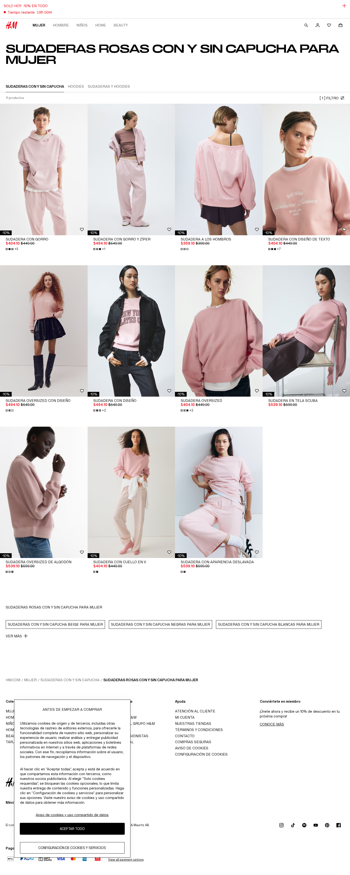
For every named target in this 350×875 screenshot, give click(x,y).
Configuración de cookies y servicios (72, 848)
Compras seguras (193, 742)
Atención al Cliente (195, 711)
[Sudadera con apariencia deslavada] (219, 492)
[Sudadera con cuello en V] (131, 492)
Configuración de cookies (201, 754)
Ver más (14, 636)
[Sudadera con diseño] (131, 331)
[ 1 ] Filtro (329, 98)
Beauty (121, 25)
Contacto (185, 736)
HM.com (13, 680)
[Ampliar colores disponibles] (185, 249)
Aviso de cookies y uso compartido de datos (72, 815)
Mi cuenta (185, 717)
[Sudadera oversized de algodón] (44, 492)
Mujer (39, 25)
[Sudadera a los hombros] (219, 169)
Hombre (61, 25)
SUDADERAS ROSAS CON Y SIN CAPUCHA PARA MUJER (150, 680)
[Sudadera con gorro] (44, 169)
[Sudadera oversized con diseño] (44, 331)
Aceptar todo (72, 829)
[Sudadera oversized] (219, 331)
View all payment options (126, 859)
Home (100, 25)
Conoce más (272, 724)
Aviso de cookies (191, 748)
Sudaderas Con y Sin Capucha (70, 680)
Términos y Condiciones (199, 730)
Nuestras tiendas (193, 723)
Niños (82, 25)
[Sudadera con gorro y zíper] (131, 169)
